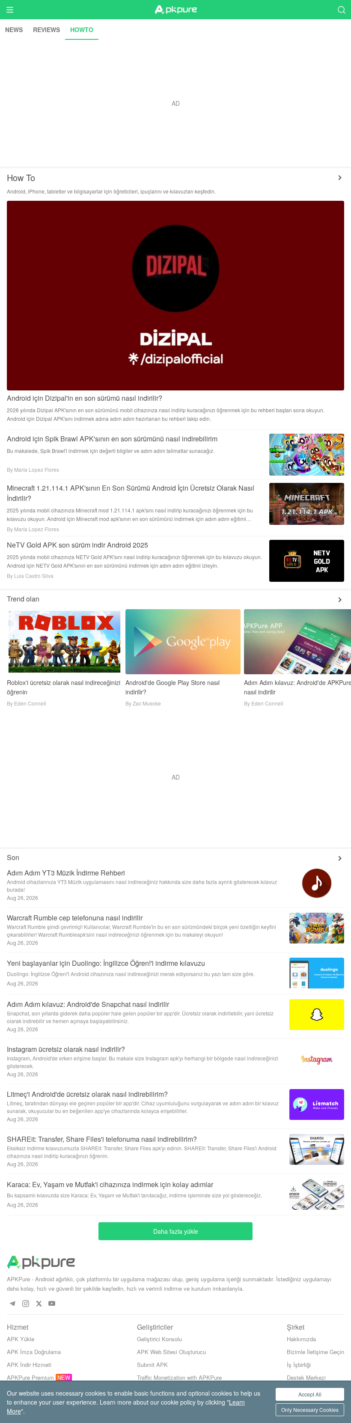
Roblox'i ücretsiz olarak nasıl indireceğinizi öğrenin (63, 687)
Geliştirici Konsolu (159, 1339)
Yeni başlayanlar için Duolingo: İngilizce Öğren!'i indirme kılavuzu (106, 963)
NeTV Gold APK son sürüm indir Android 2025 (77, 545)
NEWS (14, 29)
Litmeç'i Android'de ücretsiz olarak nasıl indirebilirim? (87, 1094)
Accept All (309, 1394)
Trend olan (23, 599)
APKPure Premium (30, 1377)
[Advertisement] (175, 103)
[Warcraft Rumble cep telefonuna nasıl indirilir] (313, 928)
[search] (341, 9)
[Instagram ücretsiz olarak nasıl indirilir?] (313, 1059)
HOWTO (81, 29)
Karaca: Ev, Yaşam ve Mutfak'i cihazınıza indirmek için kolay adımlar (110, 1184)
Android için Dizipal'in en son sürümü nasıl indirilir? (84, 398)
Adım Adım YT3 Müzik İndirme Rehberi (66, 873)
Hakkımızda (301, 1339)
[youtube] (52, 1303)
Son (13, 857)
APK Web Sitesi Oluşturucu (171, 1352)
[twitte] (38, 1303)
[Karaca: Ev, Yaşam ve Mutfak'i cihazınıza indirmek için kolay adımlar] (313, 1194)
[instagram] (25, 1303)
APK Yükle (20, 1339)
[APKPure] (175, 10)
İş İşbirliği (299, 1364)
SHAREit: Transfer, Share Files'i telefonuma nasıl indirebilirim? (102, 1139)
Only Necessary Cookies (310, 1409)
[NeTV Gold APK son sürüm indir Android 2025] (306, 561)
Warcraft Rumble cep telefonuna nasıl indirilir (75, 918)
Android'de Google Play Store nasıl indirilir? (172, 687)
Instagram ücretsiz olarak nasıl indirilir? (66, 1049)
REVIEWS (46, 29)
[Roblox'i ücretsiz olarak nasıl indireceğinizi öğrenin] (64, 641)
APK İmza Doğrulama (34, 1352)
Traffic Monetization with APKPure (179, 1377)
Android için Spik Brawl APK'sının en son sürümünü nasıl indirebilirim (112, 439)
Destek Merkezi (306, 1377)
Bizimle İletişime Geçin (315, 1352)
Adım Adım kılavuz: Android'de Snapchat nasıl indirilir (88, 1004)
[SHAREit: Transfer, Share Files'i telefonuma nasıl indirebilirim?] (313, 1149)
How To (21, 177)
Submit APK (152, 1364)
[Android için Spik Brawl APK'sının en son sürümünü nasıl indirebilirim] (306, 455)
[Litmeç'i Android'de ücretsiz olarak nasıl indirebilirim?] (313, 1104)
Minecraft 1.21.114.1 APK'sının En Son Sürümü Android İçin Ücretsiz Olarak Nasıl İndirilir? (131, 493)
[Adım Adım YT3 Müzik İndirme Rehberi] (313, 883)
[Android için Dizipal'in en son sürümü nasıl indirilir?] (175, 295)
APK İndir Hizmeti (29, 1364)
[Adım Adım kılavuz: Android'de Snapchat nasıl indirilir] (313, 1014)
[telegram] (12, 1303)
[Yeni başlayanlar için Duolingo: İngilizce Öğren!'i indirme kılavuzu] (313, 973)
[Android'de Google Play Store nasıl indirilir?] (183, 641)
